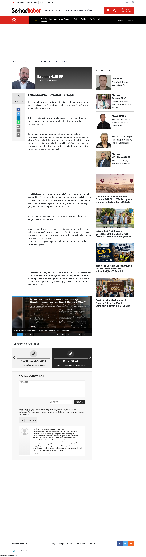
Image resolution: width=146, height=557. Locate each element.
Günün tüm (126, 20)
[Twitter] (18, 114)
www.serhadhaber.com (9, 555)
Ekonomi (78, 10)
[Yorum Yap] (18, 135)
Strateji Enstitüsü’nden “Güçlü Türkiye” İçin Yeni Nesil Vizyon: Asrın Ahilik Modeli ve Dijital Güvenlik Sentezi (69, 20)
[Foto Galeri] (132, 2)
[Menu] (108, 10)
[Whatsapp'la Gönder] (18, 122)
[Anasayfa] (13, 2)
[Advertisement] (73, 41)
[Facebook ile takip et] (120, 543)
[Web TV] (127, 2)
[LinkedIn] (18, 118)
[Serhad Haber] (26, 10)
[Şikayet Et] (82, 453)
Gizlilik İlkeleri (80, 544)
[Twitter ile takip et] (125, 543)
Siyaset (59, 10)
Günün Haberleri (32, 2)
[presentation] (20, 20)
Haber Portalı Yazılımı (23, 551)
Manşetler (20, 2)
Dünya (69, 10)
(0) (43, 453)
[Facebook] (18, 109)
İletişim (69, 544)
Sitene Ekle (49, 2)
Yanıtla (37, 453)
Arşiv (41, 2)
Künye (61, 544)
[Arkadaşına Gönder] (18, 126)
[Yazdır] (18, 130)
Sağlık (88, 10)
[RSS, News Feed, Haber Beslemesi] (131, 543)
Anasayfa (53, 544)
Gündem (49, 10)
